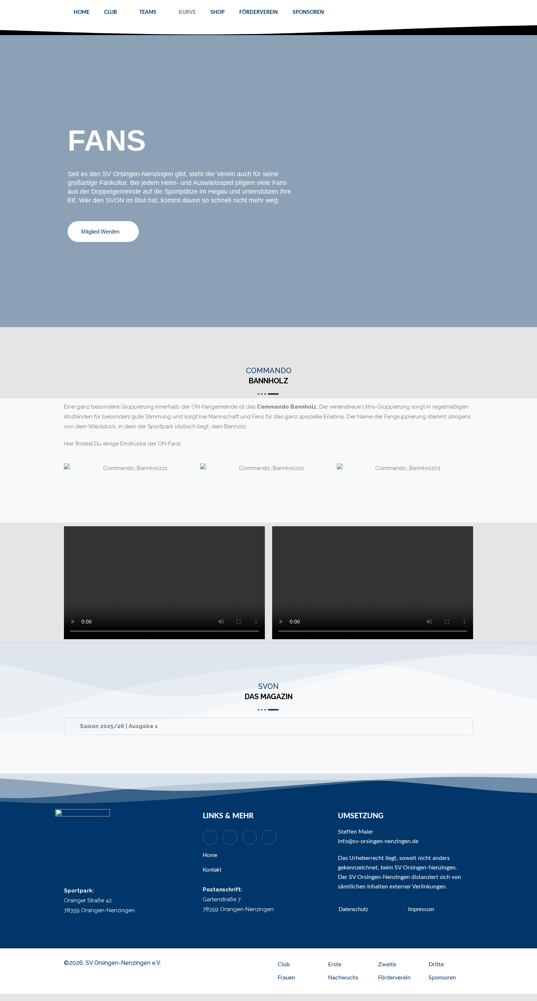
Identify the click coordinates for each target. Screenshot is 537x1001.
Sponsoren (308, 12)
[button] (71, 468)
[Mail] (229, 837)
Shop (217, 12)
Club (110, 12)
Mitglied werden (100, 231)
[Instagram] (249, 837)
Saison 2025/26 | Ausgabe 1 (119, 726)
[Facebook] (269, 837)
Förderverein (258, 12)
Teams (147, 12)
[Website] (210, 837)
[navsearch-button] (464, 13)
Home (82, 12)
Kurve (187, 12)
